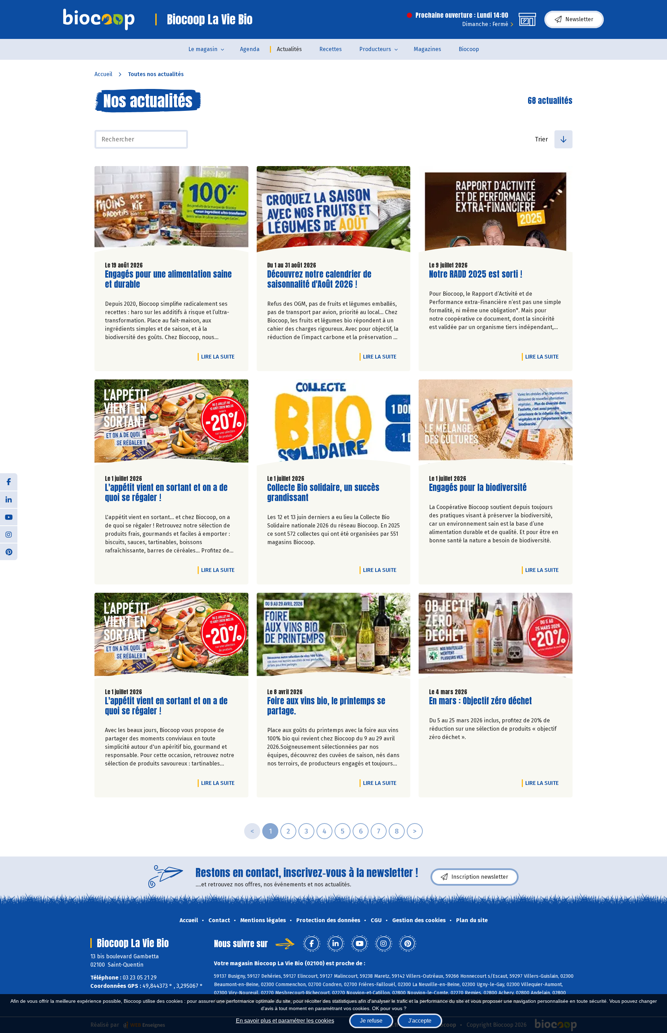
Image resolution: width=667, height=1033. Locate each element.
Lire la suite (219, 356)
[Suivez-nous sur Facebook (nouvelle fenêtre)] (8, 482)
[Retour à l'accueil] (98, 19)
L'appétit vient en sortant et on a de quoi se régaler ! (166, 493)
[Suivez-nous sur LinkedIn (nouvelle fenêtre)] (8, 499)
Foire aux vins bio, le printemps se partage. (326, 706)
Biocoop (469, 49)
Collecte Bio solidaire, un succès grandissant (323, 493)
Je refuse (371, 1021)
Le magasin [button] (202, 49)
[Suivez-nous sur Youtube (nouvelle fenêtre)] (8, 516)
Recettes (330, 49)
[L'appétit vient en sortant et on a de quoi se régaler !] (171, 424)
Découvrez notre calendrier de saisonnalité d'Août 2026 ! (319, 279)
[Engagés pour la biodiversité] (496, 424)
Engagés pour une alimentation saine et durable (168, 279)
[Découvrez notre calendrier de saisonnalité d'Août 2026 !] (334, 211)
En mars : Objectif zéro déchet (480, 701)
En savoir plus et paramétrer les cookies (285, 1021)
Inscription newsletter (479, 877)
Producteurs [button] (375, 49)
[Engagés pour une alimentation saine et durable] (171, 211)
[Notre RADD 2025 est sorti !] (496, 211)
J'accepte (419, 1021)
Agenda (250, 49)
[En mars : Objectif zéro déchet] (496, 637)
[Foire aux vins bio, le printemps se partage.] (334, 637)
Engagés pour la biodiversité (478, 488)
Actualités (289, 49)
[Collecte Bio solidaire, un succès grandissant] (334, 424)
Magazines (427, 49)
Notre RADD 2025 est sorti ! (475, 274)
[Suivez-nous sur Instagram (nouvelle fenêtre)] (8, 534)
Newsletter (579, 19)
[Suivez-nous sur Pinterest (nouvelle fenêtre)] (8, 551)
